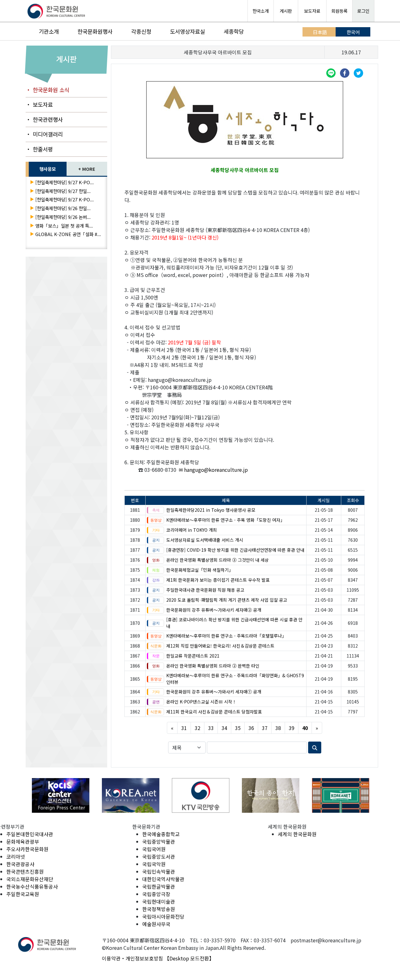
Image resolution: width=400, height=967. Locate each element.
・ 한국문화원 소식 (47, 90)
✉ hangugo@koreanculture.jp (213, 469)
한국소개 (260, 10)
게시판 (285, 10)
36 (251, 728)
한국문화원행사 (95, 31)
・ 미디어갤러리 (44, 134)
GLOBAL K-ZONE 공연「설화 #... (68, 234)
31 (184, 728)
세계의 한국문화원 (297, 834)
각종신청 (141, 31)
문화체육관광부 (22, 841)
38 (278, 728)
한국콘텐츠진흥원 (25, 871)
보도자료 (312, 10)
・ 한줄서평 (39, 149)
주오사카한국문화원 (27, 849)
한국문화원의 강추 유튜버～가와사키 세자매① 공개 (213, 691)
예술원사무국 (156, 924)
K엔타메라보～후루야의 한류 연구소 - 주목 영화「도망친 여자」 (225, 520)
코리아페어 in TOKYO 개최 (191, 530)
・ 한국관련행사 (44, 119)
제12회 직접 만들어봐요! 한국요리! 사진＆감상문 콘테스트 (220, 646)
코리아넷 (15, 856)
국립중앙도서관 (158, 856)
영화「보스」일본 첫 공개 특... (64, 225)
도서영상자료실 (187, 31)
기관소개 (49, 31)
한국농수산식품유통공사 (32, 886)
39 (291, 728)
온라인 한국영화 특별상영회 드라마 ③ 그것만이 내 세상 (217, 560)
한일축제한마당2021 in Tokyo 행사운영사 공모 (210, 510)
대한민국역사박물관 (163, 879)
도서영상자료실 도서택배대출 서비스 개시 (204, 540)
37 (265, 728)
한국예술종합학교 (161, 834)
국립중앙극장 (156, 894)
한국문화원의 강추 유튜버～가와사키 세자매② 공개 (213, 610)
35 (238, 728)
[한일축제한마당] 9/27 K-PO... (64, 182)
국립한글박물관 (158, 886)
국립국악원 (154, 864)
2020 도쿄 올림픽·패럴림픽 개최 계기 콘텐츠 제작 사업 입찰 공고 (226, 600)
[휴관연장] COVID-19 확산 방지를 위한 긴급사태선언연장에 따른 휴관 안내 (235, 550)
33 (211, 728)
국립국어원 (154, 849)
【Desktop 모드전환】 (189, 958)
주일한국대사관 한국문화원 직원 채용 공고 (205, 590)
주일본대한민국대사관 (29, 834)
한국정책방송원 (158, 909)
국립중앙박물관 (158, 841)
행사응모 (47, 168)
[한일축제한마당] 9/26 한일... (63, 208)
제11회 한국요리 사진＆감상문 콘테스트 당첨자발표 (214, 711)
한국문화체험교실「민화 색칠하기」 (199, 570)
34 (224, 728)
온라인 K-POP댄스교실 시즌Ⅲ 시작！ (201, 701)
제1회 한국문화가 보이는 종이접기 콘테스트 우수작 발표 (218, 580)
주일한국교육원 (22, 894)
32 (197, 728)
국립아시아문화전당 (163, 916)
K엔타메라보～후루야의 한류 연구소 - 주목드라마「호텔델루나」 (226, 636)
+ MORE (86, 168)
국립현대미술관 (158, 901)
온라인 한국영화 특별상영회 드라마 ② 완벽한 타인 (212, 666)
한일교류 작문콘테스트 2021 (192, 656)
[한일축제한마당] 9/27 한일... (63, 191)
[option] (45, 795)
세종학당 (234, 31)
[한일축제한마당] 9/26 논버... (63, 217)
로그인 (363, 10)
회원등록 (339, 10)
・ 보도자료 (39, 104)
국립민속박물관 (158, 871)
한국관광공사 (20, 864)
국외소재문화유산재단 (29, 879)
